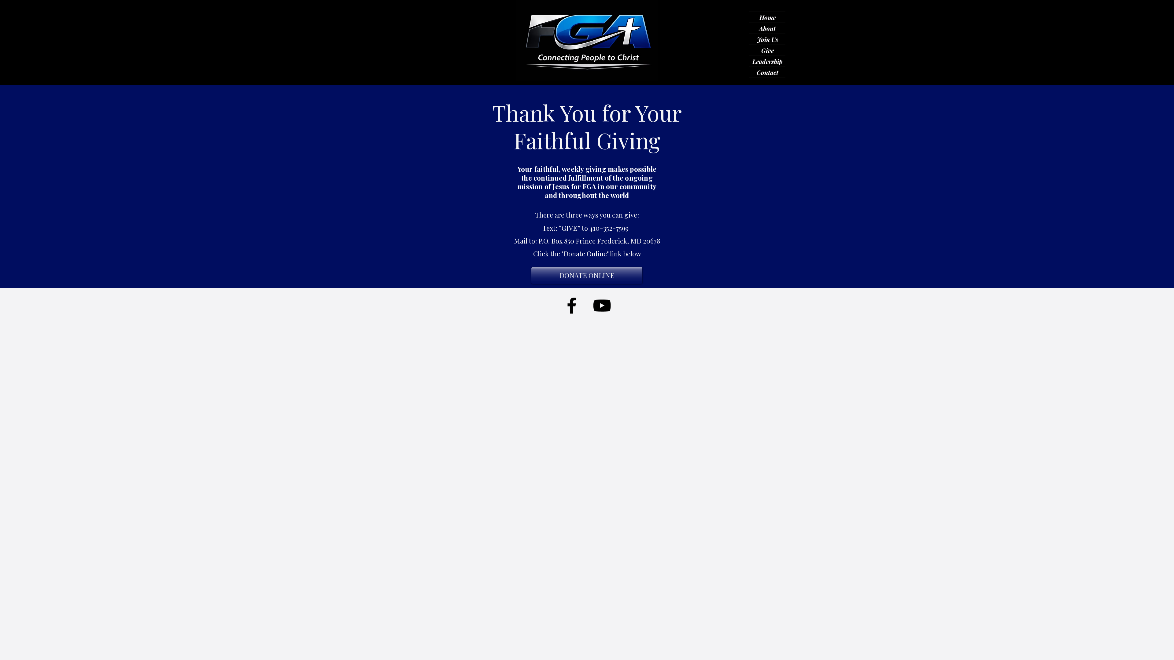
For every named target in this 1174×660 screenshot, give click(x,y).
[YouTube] (602, 305)
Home (767, 17)
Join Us (767, 39)
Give (767, 50)
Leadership (767, 61)
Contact (767, 72)
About (767, 28)
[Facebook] (571, 305)
